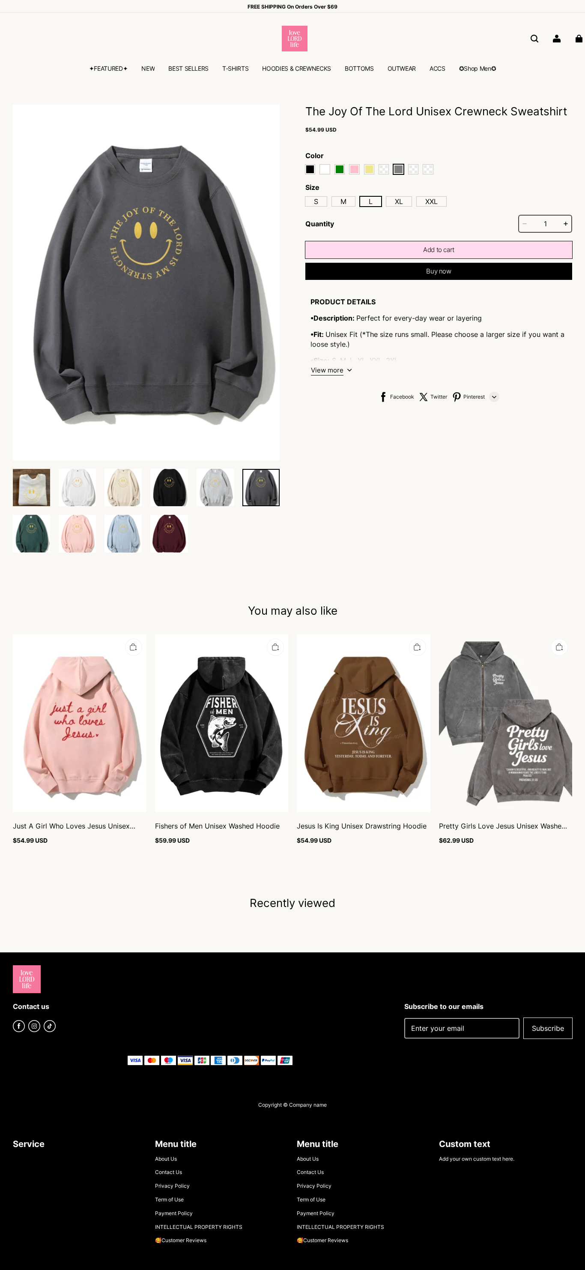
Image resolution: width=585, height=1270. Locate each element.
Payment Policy (174, 1213)
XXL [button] (431, 201)
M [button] (343, 201)
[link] (108, 69)
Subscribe (548, 1028)
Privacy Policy (172, 1186)
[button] (534, 39)
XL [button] (399, 201)
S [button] (316, 201)
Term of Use (169, 1199)
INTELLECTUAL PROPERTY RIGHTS (198, 1227)
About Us (166, 1159)
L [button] (371, 201)
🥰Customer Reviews (180, 1240)
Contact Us (168, 1172)
